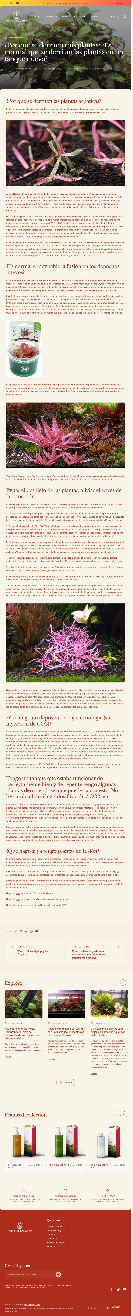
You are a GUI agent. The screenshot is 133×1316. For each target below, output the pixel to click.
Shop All (51, 1246)
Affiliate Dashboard (56, 1242)
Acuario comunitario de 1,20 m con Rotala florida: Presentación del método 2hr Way (66, 1032)
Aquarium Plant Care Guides (21, 69)
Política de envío (52, 1308)
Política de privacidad (25, 1308)
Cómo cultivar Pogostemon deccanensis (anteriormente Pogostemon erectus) (88, 954)
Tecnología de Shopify (32, 1305)
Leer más (8, 1056)
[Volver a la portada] (6, 69)
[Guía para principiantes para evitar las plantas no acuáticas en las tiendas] (109, 1004)
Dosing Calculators (56, 1226)
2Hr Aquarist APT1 (59, 1164)
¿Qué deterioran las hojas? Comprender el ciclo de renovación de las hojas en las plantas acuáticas (22, 1033)
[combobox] (118, 3)
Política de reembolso (11, 1308)
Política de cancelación (11, 1311)
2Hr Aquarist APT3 (14, 1166)
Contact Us (52, 1238)
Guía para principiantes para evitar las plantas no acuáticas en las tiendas (108, 1032)
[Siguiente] (123, 982)
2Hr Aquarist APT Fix (100, 1166)
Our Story (51, 1234)
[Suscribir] (58, 1274)
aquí (18, 893)
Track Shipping (54, 1230)
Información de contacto (65, 1308)
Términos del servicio (39, 1308)
